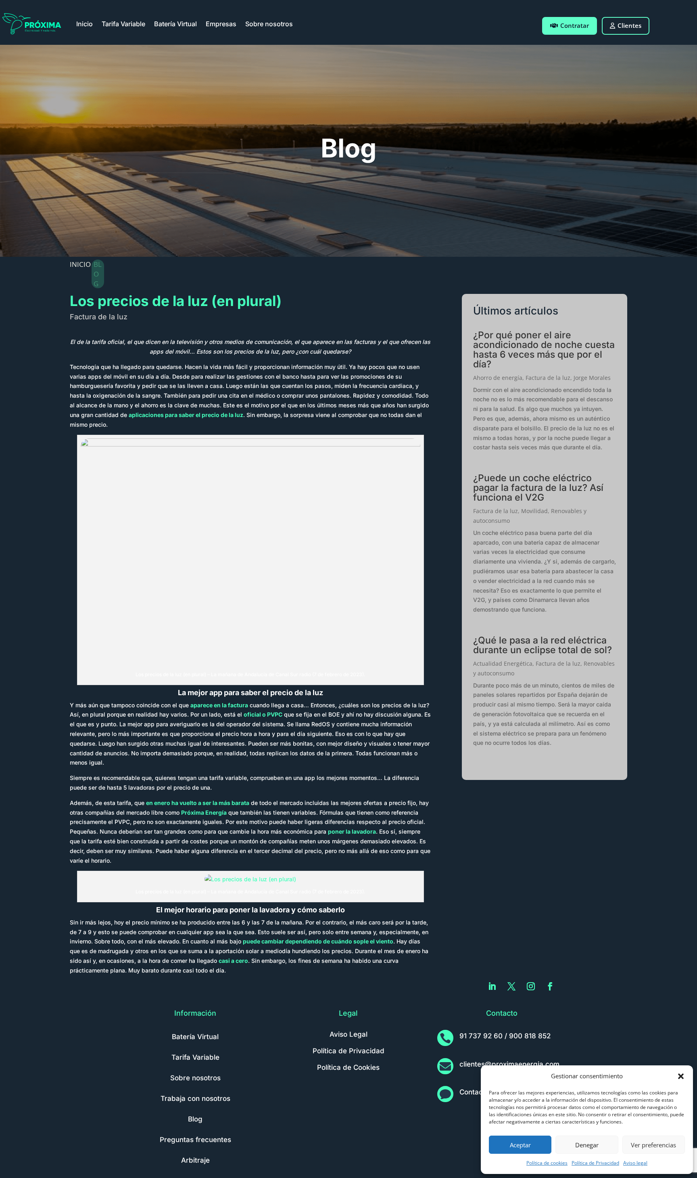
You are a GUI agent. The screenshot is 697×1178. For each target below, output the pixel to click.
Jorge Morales (592, 377)
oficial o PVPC (263, 714)
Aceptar (520, 1145)
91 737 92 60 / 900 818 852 (505, 1036)
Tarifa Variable (123, 24)
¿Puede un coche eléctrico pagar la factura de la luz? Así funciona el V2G (538, 487)
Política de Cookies (348, 1067)
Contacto (474, 1092)
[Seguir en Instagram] (531, 986)
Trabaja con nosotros (195, 1098)
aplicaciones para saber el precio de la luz (186, 414)
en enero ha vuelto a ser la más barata (197, 802)
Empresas (221, 24)
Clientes (629, 25)
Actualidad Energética (502, 663)
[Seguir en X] (511, 986)
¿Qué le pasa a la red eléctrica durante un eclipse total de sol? (542, 645)
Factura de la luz (98, 316)
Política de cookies (547, 1162)
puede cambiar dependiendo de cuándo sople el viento (318, 941)
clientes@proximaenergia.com (509, 1064)
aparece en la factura (219, 705)
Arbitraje (195, 1160)
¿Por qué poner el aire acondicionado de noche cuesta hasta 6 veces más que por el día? (544, 349)
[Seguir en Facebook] (550, 986)
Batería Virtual (175, 24)
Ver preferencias (653, 1145)
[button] (681, 1076)
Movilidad (534, 511)
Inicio (84, 24)
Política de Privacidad (595, 1162)
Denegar (587, 1145)
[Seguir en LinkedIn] (492, 986)
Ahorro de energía (497, 377)
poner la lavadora (352, 831)
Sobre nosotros (269, 24)
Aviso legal (635, 1162)
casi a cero (233, 960)
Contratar (574, 25)
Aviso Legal (348, 1034)
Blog (195, 1119)
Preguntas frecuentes (195, 1140)
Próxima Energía (204, 812)
